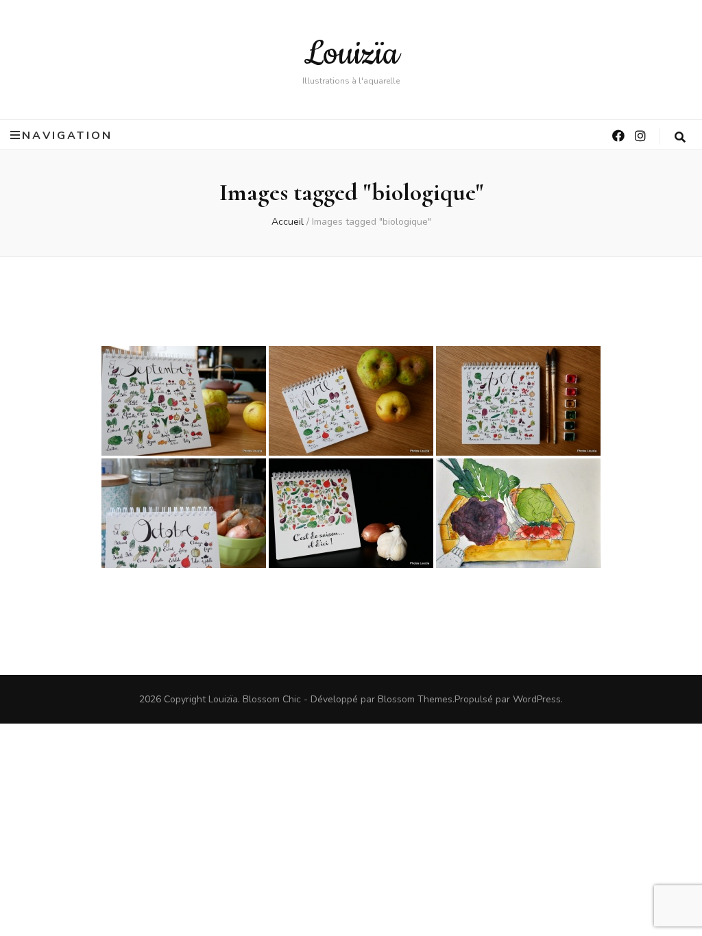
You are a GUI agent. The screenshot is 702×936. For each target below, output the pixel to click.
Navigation (67, 135)
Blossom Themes (415, 699)
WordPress (537, 699)
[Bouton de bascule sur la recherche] (681, 137)
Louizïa (351, 54)
